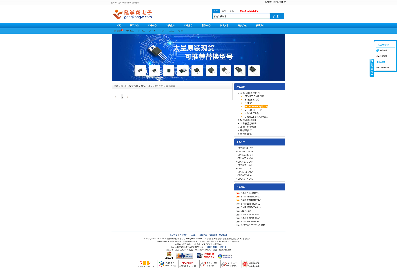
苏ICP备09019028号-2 (216, 247)
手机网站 (268, 2)
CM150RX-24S (245, 179)
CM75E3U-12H (245, 151)
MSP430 (141, 31)
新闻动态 (203, 235)
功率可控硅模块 (248, 120)
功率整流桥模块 (248, 123)
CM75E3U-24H (245, 162)
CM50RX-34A (244, 175)
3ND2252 (246, 211)
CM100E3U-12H (245, 148)
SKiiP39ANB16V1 (250, 221)
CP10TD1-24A (244, 168)
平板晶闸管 (246, 130)
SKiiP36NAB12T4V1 (251, 200)
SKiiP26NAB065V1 (250, 214)
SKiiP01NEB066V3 (250, 196)
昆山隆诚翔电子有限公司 (144, 14)
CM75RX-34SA (245, 172)
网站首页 (173, 235)
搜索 (276, 16)
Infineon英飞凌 (252, 99)
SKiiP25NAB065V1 (250, 204)
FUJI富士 (249, 103)
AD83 (171, 31)
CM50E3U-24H (245, 165)
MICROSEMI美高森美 (256, 106)
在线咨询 (213, 235)
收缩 (372, 68)
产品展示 (193, 235)
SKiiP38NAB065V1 (250, 218)
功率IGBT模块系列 (250, 93)
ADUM (180, 31)
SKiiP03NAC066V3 (251, 207)
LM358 (152, 31)
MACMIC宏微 (252, 113)
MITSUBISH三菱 (253, 110)
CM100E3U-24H (245, 158)
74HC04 (162, 31)
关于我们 (183, 235)
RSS (284, 2)
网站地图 (277, 2)
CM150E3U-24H (245, 155)
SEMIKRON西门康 (254, 96)
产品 (216, 11)
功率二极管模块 (248, 127)
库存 (224, 11)
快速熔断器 (246, 134)
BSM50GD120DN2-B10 (253, 225)
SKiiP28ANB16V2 (250, 193)
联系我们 (223, 235)
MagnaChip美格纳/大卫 (256, 117)
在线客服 (383, 56)
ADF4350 (130, 31)
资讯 (231, 11)
